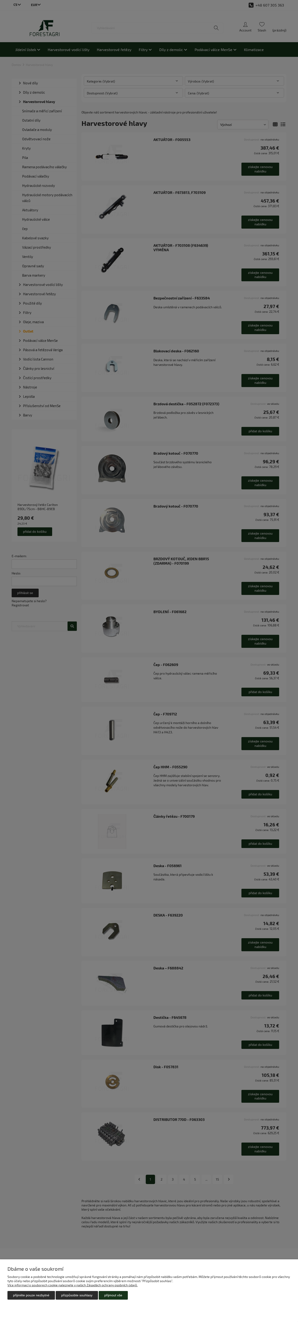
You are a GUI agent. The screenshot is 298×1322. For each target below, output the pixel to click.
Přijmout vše (113, 1295)
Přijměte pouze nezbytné (31, 1295)
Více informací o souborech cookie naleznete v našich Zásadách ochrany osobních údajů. (72, 1285)
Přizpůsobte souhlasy (76, 1295)
